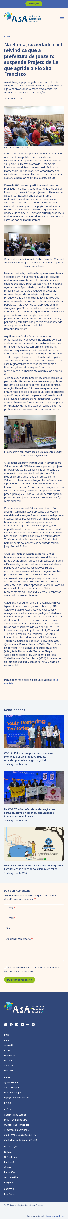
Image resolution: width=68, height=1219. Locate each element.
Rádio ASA (9, 1172)
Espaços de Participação (16, 1097)
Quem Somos (11, 1082)
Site (8, 927)
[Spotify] (33, 1024)
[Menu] (62, 17)
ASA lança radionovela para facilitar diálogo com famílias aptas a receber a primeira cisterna (33, 867)
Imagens (8, 1182)
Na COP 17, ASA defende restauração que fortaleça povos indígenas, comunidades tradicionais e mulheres (29, 813)
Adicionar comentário (19, 938)
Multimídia (9, 1055)
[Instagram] (16, 1024)
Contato (8, 1065)
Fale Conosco (11, 1194)
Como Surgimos (12, 1087)
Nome (10, 907)
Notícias (8, 1151)
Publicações (10, 1162)
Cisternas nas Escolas (15, 1114)
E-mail (10, 917)
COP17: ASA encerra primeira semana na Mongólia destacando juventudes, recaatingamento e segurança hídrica (28, 756)
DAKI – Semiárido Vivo (15, 1119)
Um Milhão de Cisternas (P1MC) (20, 1139)
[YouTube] (22, 1024)
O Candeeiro (10, 1157)
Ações (7, 1050)
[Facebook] (11, 1024)
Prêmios (8, 1102)
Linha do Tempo (12, 1092)
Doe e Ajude (34, 3)
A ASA (7, 1040)
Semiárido (9, 1045)
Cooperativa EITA (55, 1215)
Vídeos (7, 1167)
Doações (8, 1070)
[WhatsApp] (5, 1024)
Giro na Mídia (11, 1177)
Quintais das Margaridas (16, 1124)
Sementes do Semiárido (16, 1129)
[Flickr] (27, 1024)
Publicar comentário (19, 979)
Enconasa (9, 1060)
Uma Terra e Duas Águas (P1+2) (20, 1134)
